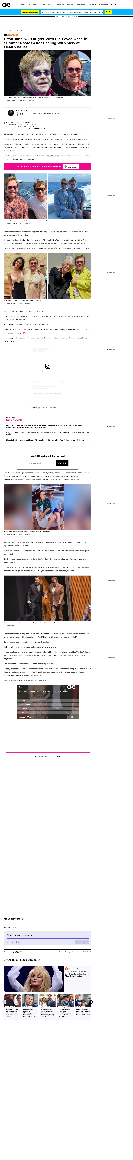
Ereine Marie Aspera (23, 111)
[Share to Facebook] (12, 123)
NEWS (35, 4)
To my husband (11, 669)
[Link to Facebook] (111, 4)
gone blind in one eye (46, 647)
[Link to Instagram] (116, 4)
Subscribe (103, 4)
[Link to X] (121, 4)
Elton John (21, 31)
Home (6, 31)
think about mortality (57, 571)
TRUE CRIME (80, 4)
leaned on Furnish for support (59, 542)
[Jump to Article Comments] (5, 123)
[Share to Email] (34, 123)
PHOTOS (60, 4)
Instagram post (81, 139)
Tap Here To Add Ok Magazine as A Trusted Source (39, 166)
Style (42, 4)
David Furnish (53, 156)
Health (12, 31)
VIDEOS (70, 4)
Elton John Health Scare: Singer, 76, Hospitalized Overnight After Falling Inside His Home (45, 440)
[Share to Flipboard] (27, 123)
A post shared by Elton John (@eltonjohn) (48, 393)
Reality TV (25, 4)
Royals (51, 4)
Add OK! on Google (37, 129)
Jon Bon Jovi (28, 240)
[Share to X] (19, 123)
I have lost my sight (58, 652)
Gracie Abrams (56, 232)
